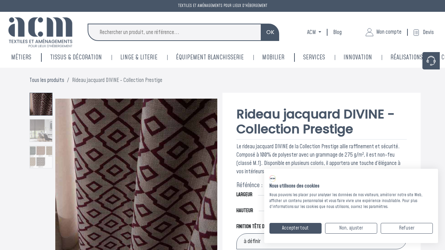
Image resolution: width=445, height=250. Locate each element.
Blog (337, 32)
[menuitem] (366, 57)
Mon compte (389, 32)
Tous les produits (47, 80)
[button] (67, 179)
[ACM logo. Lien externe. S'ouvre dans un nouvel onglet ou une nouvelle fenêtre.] (272, 178)
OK (270, 32)
